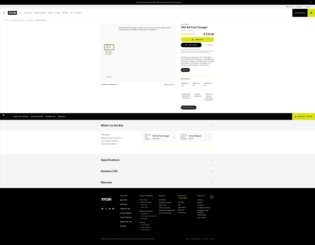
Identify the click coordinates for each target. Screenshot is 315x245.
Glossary (212, 239)
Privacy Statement (195, 239)
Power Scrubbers (145, 229)
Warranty (123, 226)
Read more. (178, 2)
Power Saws (144, 204)
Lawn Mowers (144, 213)
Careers (199, 202)
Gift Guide (123, 204)
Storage (57, 13)
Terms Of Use (204, 239)
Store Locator (201, 217)
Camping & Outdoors (165, 202)
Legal (187, 239)
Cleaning (50, 13)
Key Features (185, 79)
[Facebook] (102, 209)
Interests (162, 196)
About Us (200, 200)
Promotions (78, 13)
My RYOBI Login (300, 13)
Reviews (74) (51, 116)
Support (307, 6)
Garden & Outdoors (40, 13)
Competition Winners (203, 208)
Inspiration (299, 6)
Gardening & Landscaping (167, 210)
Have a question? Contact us (110, 141)
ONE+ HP (181, 210)
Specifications (37, 116)
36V (71, 13)
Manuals (62, 116)
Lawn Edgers (144, 218)
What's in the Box (20, 116)
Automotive (162, 200)
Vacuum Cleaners (145, 225)
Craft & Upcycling (164, 208)
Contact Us (201, 196)
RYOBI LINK (182, 212)
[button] (109, 47)
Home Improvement (165, 213)
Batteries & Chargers (146, 202)
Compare (209, 45)
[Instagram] (106, 209)
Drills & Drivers (144, 207)
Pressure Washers (145, 227)
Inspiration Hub (125, 209)
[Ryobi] (12, 12)
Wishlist (290, 6)
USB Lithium (182, 207)
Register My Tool (126, 222)
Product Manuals (126, 217)
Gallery (110, 77)
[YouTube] (109, 209)
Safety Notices (201, 215)
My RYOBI (123, 200)
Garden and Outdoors (146, 211)
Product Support (125, 213)
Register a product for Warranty (111, 138)
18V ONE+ (65, 13)
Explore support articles (108, 144)
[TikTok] (113, 209)
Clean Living (162, 205)
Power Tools (28, 13)
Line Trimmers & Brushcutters (148, 216)
